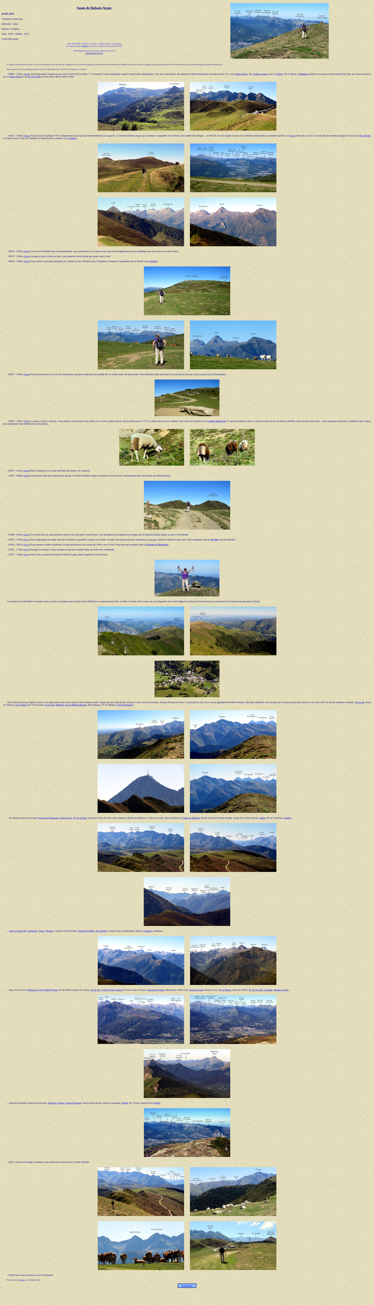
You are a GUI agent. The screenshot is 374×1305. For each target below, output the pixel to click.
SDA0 (26, 374)
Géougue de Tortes (156, 990)
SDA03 (26, 251)
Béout (157, 1103)
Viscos (292, 135)
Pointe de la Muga (86, 931)
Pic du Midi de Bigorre (76, 705)
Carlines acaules (260, 74)
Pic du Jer (359, 702)
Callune (279, 74)
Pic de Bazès (225, 990)
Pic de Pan (95, 990)
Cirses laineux (241, 74)
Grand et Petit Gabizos (111, 990)
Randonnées (187, 1285)
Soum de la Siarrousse (48, 818)
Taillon (262, 818)
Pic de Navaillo (256, 990)
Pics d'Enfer (364, 135)
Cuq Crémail (21, 705)
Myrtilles (215, 539)
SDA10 (26, 535)
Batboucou (33, 990)
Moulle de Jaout (281, 990)
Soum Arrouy (16, 76)
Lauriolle (268, 990)
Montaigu (303, 74)
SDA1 (26, 545)
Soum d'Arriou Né (17, 931)
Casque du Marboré (190, 818)
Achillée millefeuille (216, 421)
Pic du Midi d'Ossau (48, 990)
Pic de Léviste (34, 76)
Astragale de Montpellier (157, 544)
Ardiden (287, 818)
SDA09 (26, 476)
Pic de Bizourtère (125, 705)
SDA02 (27, 136)
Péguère (49, 931)
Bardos (22, 1280)
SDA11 (26, 540)
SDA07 (27, 421)
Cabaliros (72, 138)
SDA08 (27, 471)
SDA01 (85, 46)
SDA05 (27, 261)
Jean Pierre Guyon (94, 53)
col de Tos (49, 705)
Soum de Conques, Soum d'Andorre (64, 1103)
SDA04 (27, 256)
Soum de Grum (196, 990)
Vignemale (32, 931)
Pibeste (125, 1103)
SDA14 (26, 555)
